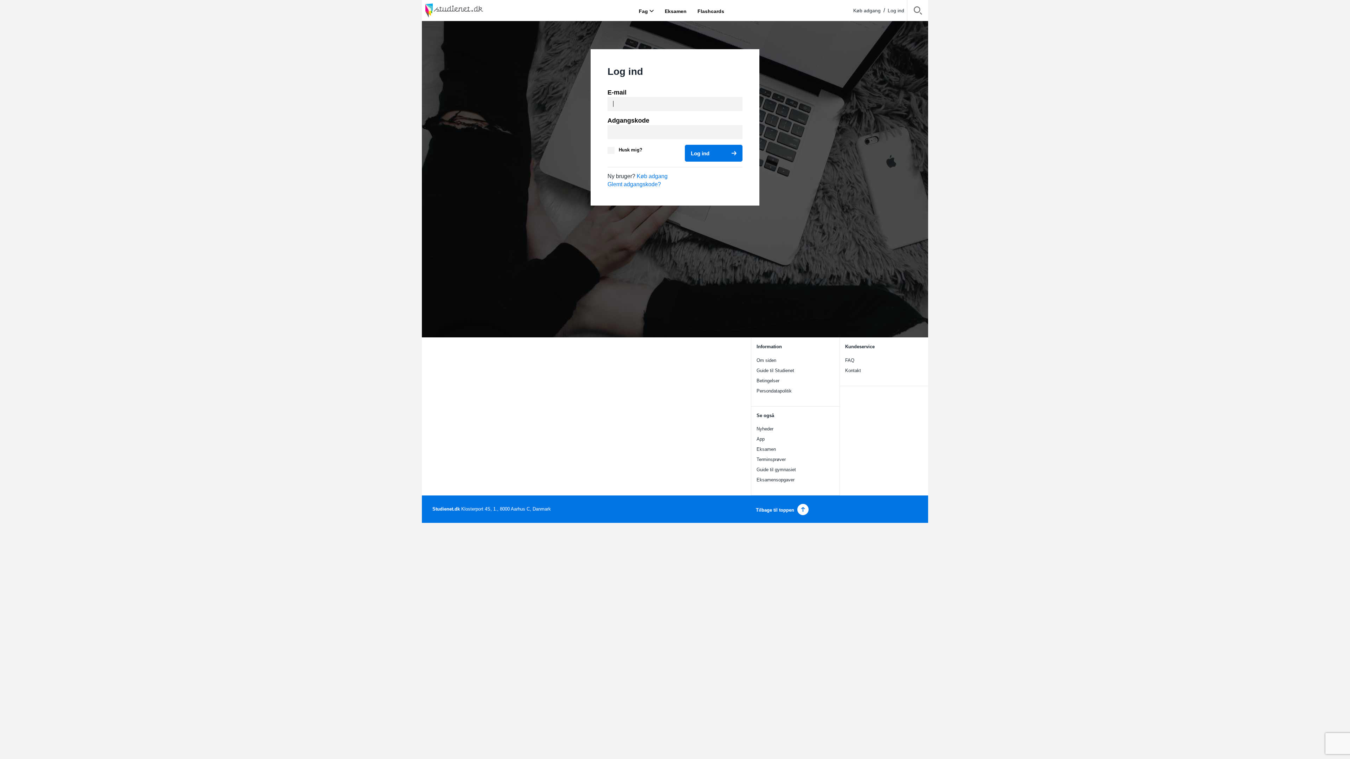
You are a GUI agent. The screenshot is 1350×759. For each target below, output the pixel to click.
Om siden (766, 360)
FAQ (849, 360)
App (761, 439)
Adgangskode (628, 120)
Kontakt (853, 370)
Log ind (896, 10)
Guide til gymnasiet (776, 469)
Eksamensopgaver (776, 479)
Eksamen (766, 449)
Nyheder (765, 429)
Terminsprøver (771, 459)
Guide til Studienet (775, 370)
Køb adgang (867, 10)
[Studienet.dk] (471, 10)
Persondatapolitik (774, 391)
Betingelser (768, 380)
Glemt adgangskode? (634, 184)
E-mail (617, 92)
